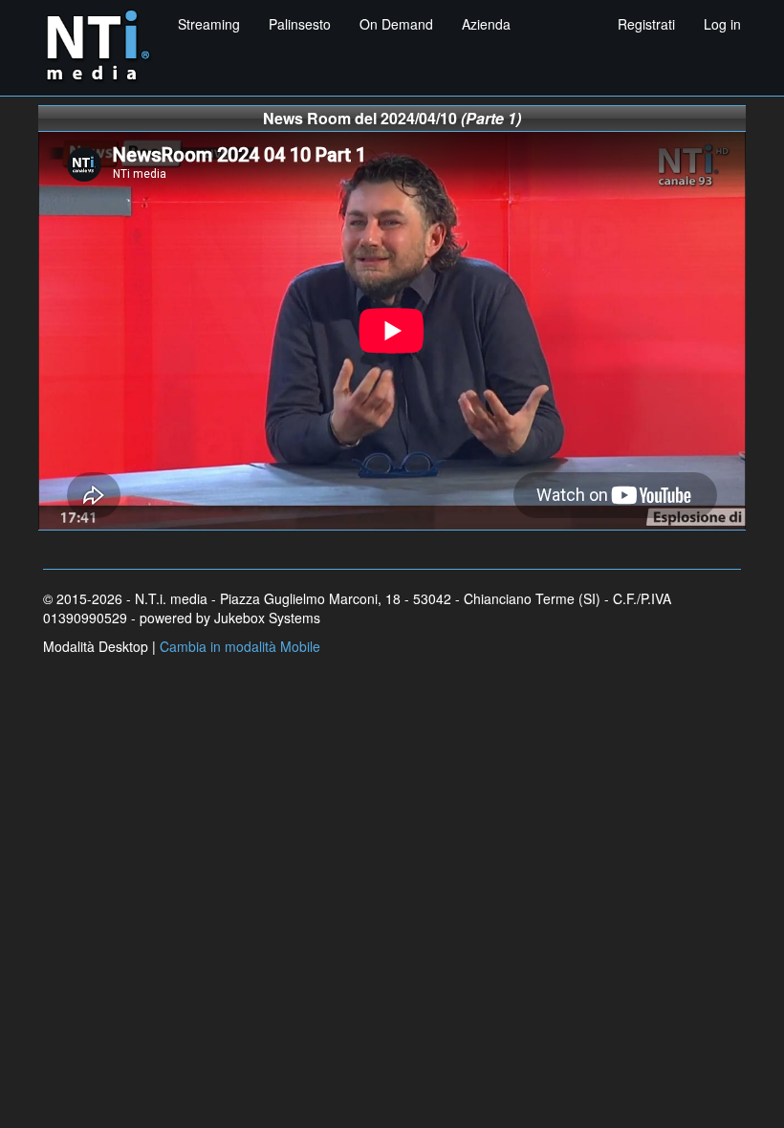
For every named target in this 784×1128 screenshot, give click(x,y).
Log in (722, 23)
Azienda (486, 23)
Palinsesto (300, 23)
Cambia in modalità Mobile (240, 646)
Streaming (209, 23)
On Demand (396, 23)
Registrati (646, 23)
